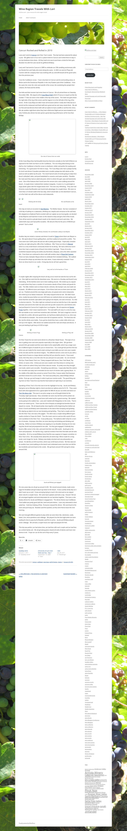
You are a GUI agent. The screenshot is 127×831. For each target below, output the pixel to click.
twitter (87, 700)
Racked (87, 635)
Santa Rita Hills (89, 799)
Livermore (88, 541)
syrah (103, 806)
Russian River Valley (97, 794)
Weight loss (88, 707)
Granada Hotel (89, 496)
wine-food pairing (90, 745)
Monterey (87, 572)
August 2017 (88, 208)
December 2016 (89, 215)
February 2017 (89, 210)
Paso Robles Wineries (91, 617)
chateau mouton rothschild (92, 429)
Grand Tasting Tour (90, 499)
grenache (103, 780)
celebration (88, 427)
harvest (87, 519)
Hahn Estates (88, 781)
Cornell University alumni (92, 445)
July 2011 (87, 300)
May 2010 (87, 324)
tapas (86, 693)
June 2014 (87, 264)
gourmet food (89, 492)
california (87, 400)
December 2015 (89, 230)
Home (20, 18)
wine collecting (89, 725)
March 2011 (88, 309)
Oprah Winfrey (89, 606)
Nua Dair (87, 599)
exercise (87, 458)
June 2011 (87, 302)
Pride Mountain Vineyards (93, 792)
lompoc (87, 548)
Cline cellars (88, 436)
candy (86, 416)
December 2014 (89, 250)
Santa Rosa (88, 671)
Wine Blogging (89, 722)
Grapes (87, 508)
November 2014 (89, 253)
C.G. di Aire (88, 396)
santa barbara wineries (91, 664)
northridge (88, 595)
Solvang (87, 678)
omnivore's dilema (90, 604)
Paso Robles (88, 787)
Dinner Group (88, 456)
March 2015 (88, 244)
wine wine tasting (89, 742)
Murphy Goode (89, 575)
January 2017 (88, 212)
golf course (88, 485)
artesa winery (88, 373)
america (87, 369)
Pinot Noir (88, 626)
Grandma (87, 503)
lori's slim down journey (91, 552)
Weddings (87, 704)
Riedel (86, 644)
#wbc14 (87, 769)
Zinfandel (87, 758)
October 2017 (88, 206)
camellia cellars (89, 411)
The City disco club (25, 393)
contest (87, 443)
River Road (88, 648)
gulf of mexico (53, 562)
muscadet (87, 786)
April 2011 (87, 306)
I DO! (58, 551)
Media (86, 559)
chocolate (88, 777)
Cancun (34, 55)
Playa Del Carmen (67, 254)
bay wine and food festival (92, 380)
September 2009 (89, 340)
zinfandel (90, 811)
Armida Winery (94, 772)
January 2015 (88, 248)
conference (88, 440)
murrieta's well (89, 579)
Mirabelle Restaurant (90, 570)
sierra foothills (89, 673)
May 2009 (87, 349)
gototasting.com (89, 490)
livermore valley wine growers (93, 546)
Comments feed (89, 161)
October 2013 (88, 277)
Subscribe (90, 75)
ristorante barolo (89, 646)
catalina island (89, 425)
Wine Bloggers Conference (92, 720)
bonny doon (88, 389)
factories (87, 461)
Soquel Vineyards (92, 806)
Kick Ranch (88, 539)
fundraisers (88, 479)
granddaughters (89, 501)
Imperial (87, 528)
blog (86, 387)
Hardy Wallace (89, 517)
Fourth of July (88, 474)
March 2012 (88, 295)
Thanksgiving (89, 808)
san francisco (88, 657)
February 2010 (89, 329)
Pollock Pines (88, 633)
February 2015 (89, 246)
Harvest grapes (89, 521)
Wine (86, 711)
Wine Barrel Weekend (91, 713)
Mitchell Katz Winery (100, 784)
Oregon (100, 786)
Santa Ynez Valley (93, 801)
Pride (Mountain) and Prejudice (93, 87)
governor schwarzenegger (92, 494)
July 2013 (87, 282)
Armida (87, 770)
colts (86, 438)
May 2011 (87, 304)
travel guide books (90, 695)
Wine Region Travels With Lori (37, 9)
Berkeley (87, 385)
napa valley (88, 584)
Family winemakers (90, 463)
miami (86, 566)
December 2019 (89, 186)
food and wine (89, 470)
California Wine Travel (91, 407)
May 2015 (87, 239)
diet (86, 454)
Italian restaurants (90, 530)
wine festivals (88, 729)
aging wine (91, 769)
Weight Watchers (89, 709)
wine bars (87, 716)
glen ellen (87, 481)
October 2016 (88, 219)
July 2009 (87, 344)
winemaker (88, 747)
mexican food (88, 561)
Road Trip (87, 651)
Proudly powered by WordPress (27, 823)
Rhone (103, 792)
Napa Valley (93, 786)
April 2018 (87, 199)
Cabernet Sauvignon (94, 774)
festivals (87, 467)
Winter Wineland (89, 754)
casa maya (46, 562)
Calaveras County (90, 398)
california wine (89, 402)
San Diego (87, 655)
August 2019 (88, 188)
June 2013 (87, 284)
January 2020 (88, 183)
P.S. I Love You (89, 608)
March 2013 (88, 291)
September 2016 (89, 221)
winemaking (88, 749)
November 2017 (89, 203)
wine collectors (89, 727)
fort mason (88, 472)
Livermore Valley (89, 543)
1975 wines (88, 360)
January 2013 (88, 293)
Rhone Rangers (89, 640)
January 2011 (88, 313)
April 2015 (87, 241)
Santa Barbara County (96, 796)
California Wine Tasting (91, 405)
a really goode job (90, 364)
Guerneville (88, 510)
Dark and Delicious (90, 452)
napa (86, 581)
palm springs (88, 613)
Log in (86, 156)
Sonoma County (91, 804)
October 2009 (88, 338)
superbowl (88, 691)
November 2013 (89, 275)
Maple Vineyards (90, 783)
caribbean (40, 562)
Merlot (98, 783)
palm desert (88, 610)
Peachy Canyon (96, 787)
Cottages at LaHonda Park (92, 447)
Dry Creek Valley (92, 779)
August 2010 (88, 317)
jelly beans (88, 532)
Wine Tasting (100, 809)
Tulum (57, 236)
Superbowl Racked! (70, 574)
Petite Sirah (88, 622)
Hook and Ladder (90, 525)
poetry (87, 631)
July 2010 (87, 320)
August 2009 (88, 342)
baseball (87, 378)
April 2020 (87, 181)
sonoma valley (89, 684)
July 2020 (87, 177)
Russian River (88, 653)
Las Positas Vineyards (102, 781)
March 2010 (88, 326)
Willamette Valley (91, 809)
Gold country (88, 483)
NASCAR (87, 586)
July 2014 (87, 262)
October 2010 (88, 315)
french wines (88, 476)
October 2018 (88, 192)
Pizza (86, 628)
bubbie (87, 391)
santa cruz (88, 666)
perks (86, 619)
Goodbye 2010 (23, 551)
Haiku (86, 514)
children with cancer (90, 432)
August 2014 (88, 259)
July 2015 (87, 237)
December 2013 (89, 273)
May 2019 (87, 190)
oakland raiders (89, 602)
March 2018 (88, 201)
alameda (87, 367)
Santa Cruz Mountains (92, 798)
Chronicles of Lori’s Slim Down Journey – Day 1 (45, 552)
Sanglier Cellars (89, 662)
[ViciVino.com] (90, 50)
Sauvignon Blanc (90, 803)
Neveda (87, 588)
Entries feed (88, 159)
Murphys (87, 577)
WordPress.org (89, 163)
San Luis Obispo (89, 660)
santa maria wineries (90, 669)
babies (87, 376)
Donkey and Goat (89, 778)
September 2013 (89, 279)
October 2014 (88, 255)
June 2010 (87, 322)
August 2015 (88, 235)
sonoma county (89, 682)
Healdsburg (88, 523)
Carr (106, 775)
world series (88, 756)
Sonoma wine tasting (91, 686)
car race (87, 418)
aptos (86, 371)
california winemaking (91, 409)
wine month (88, 733)
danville (87, 449)
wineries (87, 751)
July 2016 (87, 224)
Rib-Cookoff (88, 642)
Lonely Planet (88, 550)
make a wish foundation (91, 557)
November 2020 (89, 174)
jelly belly (87, 534)
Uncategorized (89, 702)
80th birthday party (90, 362)
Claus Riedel (88, 434)
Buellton (87, 394)
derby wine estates (95, 776)
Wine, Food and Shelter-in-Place (93, 101)
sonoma (87, 680)
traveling (87, 698)
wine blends (88, 718)
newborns (87, 593)
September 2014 (89, 257)
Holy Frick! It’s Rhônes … (91, 89)
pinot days (88, 624)
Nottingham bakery (90, 597)
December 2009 (89, 333)
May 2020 (87, 179)
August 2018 (88, 197)
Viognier (96, 808)
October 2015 (88, 233)
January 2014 (88, 271)
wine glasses (88, 731)
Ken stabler (88, 537)
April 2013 (87, 288)
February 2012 (89, 297)
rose (86, 794)
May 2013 (87, 286)
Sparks (87, 689)
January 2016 (88, 228)
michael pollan (89, 568)
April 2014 (87, 266)
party (86, 615)
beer (86, 382)
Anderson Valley (100, 769)
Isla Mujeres (45, 209)
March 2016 (88, 226)
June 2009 (87, 347)
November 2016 (89, 217)
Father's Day (88, 465)
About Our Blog (31, 18)
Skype (86, 675)
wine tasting (88, 736)
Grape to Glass (89, 505)
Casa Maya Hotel (47, 95)
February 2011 (89, 311)
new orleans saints (90, 590)
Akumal (70, 244)
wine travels (88, 738)
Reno (86, 637)
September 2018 (89, 194)
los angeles (88, 555)
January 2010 (88, 331)
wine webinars (89, 740)
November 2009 (89, 335)
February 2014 (89, 268)
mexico (60, 562)
